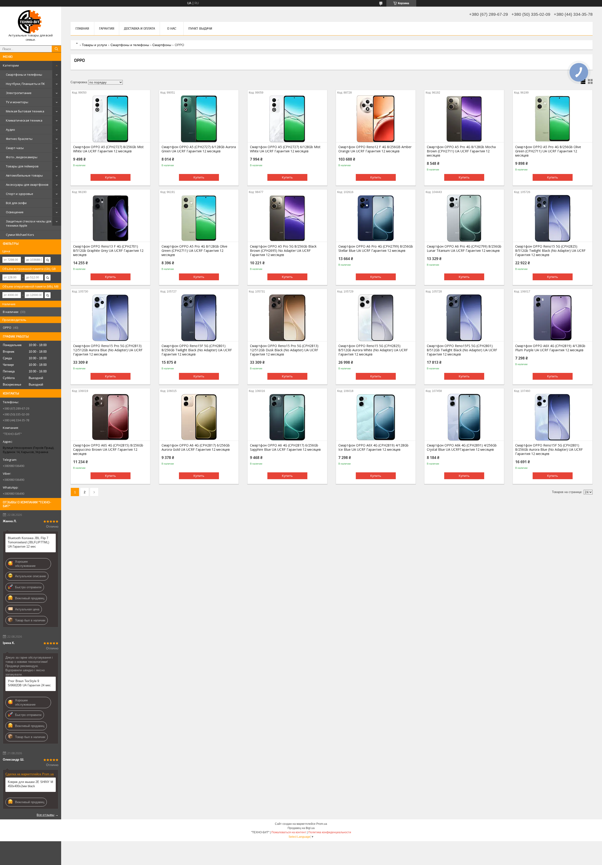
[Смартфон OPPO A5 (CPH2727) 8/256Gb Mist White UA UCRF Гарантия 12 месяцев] (110, 118)
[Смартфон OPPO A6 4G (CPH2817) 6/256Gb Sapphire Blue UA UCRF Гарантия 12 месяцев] (287, 417)
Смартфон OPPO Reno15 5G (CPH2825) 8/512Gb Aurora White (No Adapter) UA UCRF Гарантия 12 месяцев (373, 350)
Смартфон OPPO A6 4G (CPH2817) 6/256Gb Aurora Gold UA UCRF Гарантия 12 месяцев (196, 447)
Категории (11, 65)
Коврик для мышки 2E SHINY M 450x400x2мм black (30, 784)
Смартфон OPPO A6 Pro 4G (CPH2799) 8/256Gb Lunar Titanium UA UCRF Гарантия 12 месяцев (464, 248)
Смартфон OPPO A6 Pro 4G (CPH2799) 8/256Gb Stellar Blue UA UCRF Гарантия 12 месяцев (375, 248)
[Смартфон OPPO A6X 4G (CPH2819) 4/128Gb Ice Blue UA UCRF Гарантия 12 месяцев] (375, 417)
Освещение (15, 212)
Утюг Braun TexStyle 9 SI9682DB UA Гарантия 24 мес (29, 683)
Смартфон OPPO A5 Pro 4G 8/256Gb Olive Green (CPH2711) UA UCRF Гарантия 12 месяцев (548, 151)
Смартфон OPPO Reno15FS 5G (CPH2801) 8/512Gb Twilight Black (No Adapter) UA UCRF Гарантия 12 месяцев (462, 350)
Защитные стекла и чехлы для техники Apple (28, 223)
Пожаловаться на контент (288, 832)
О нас (171, 28)
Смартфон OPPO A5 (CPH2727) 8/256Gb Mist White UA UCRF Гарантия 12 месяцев (108, 149)
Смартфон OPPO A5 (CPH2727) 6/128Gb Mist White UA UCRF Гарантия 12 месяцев (285, 149)
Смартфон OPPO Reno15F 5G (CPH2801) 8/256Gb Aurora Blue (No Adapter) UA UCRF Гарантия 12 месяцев (549, 449)
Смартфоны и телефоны (24, 74)
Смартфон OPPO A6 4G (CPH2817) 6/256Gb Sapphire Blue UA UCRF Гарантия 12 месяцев (285, 447)
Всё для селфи (16, 203)
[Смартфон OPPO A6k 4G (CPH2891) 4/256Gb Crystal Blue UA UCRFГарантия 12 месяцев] (464, 417)
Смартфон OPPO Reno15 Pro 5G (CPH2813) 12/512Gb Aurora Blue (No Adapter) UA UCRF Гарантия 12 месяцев (108, 350)
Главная (82, 28)
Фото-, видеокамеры (21, 157)
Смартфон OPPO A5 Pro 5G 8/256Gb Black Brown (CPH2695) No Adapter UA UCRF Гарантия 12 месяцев (283, 250)
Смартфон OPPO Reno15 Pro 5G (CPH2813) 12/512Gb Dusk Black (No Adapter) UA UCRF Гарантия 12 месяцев (284, 350)
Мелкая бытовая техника (25, 111)
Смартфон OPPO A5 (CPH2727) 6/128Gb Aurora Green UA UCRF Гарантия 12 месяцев (199, 149)
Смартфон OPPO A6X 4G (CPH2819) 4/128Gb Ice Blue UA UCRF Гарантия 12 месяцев (373, 447)
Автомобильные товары (24, 175)
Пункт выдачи (200, 28)
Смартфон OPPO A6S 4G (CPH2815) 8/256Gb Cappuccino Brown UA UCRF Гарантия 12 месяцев (108, 449)
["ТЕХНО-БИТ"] (31, 21)
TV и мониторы (17, 102)
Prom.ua (321, 824)
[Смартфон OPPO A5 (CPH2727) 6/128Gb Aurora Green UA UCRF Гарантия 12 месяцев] (198, 118)
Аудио (10, 129)
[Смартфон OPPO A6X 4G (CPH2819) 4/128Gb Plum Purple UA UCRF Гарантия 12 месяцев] (552, 317)
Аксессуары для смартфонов (27, 184)
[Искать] (56, 48)
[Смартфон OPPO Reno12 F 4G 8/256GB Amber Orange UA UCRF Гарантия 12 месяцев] (375, 118)
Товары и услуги (94, 45)
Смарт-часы (15, 148)
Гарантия (106, 28)
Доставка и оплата (139, 28)
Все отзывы (45, 815)
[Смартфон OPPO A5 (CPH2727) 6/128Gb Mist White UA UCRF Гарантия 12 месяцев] (287, 118)
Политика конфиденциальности (329, 832)
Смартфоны (161, 45)
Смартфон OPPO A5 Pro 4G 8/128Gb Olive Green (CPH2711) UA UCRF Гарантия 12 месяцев (194, 250)
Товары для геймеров (22, 166)
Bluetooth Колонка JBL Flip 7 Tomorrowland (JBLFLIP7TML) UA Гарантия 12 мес (28, 542)
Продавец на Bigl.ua (301, 828)
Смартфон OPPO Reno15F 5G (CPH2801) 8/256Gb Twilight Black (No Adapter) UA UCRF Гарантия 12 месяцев (197, 350)
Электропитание (19, 93)
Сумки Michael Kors (20, 235)
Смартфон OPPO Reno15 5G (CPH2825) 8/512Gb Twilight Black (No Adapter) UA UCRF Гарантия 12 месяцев (550, 250)
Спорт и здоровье (19, 194)
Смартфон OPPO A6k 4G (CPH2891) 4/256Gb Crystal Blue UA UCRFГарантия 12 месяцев (462, 447)
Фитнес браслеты (19, 139)
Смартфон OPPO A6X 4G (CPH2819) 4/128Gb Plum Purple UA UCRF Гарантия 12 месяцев (550, 348)
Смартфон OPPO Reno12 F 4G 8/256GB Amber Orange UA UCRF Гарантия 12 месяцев (375, 149)
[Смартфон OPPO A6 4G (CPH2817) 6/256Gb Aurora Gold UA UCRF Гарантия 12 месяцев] (198, 417)
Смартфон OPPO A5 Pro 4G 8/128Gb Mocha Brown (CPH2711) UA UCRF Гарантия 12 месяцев (461, 151)
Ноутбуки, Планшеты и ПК (25, 84)
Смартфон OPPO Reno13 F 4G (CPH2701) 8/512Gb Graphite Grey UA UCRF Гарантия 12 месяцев (108, 250)
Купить (110, 177)
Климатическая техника (24, 120)
